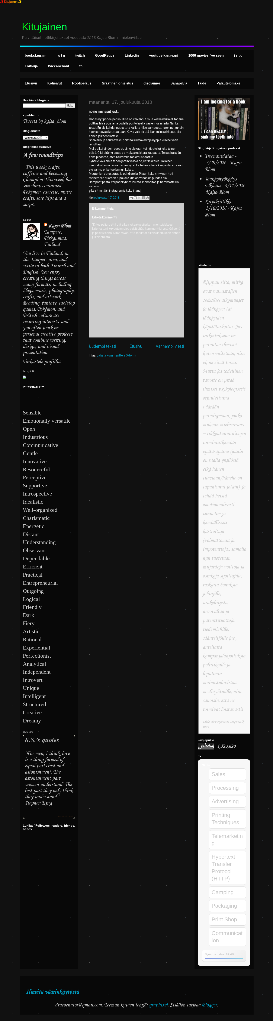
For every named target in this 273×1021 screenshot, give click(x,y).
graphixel (158, 1005)
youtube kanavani (163, 55)
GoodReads (105, 55)
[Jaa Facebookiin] (143, 198)
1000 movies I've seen (206, 55)
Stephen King (38, 803)
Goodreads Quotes (65, 816)
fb (81, 66)
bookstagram (35, 55)
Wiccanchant (58, 66)
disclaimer (152, 83)
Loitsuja (31, 66)
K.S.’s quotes (42, 739)
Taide (201, 83)
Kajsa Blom (59, 226)
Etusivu (31, 83)
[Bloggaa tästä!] (135, 198)
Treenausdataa (219, 156)
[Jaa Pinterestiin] (147, 198)
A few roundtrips (42, 155)
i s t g (61, 55)
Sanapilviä (178, 83)
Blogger (209, 1005)
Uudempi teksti (102, 346)
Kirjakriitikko (218, 202)
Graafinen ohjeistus (117, 83)
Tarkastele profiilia (41, 362)
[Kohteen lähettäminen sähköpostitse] (131, 198)
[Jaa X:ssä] (139, 198)
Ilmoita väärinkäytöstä (52, 992)
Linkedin (132, 55)
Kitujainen (44, 27)
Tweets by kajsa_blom (44, 121)
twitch (80, 55)
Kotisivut (54, 83)
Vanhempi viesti (170, 346)
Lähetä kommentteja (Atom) (116, 355)
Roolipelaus (81, 83)
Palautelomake (228, 83)
